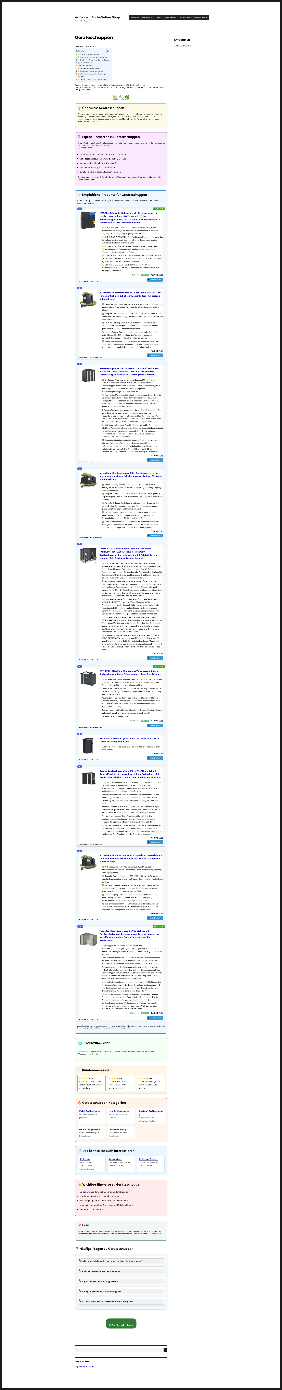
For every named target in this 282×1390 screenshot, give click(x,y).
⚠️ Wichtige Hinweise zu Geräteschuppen (92, 74)
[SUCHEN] (165, 1350)
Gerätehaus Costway (148, 1159)
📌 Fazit (80, 77)
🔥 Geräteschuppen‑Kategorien (89, 68)
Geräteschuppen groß (119, 1129)
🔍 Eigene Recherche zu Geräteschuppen (92, 57)
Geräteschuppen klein (89, 1129)
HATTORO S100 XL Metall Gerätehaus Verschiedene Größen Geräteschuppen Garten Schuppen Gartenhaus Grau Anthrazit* (130, 672)
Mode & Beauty (147, 17)
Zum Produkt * (155, 280)
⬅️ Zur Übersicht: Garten (121, 1325)
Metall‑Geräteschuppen (90, 1111)
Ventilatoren (134, 17)
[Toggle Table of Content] (107, 51)
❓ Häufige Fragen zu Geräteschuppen (92, 79)
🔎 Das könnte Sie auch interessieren (91, 71)
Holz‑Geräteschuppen (119, 1111)
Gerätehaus (85, 1159)
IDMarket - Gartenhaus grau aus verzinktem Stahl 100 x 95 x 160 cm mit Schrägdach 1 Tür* (129, 740)
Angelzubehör (170, 17)
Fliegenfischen (199, 17)
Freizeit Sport (185, 17)
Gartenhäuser (115, 1159)
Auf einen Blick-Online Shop (97, 17)
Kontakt (90, 1367)
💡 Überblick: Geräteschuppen (88, 54)
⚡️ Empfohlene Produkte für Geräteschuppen (94, 60)
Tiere (159, 17)
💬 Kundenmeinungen (85, 65)
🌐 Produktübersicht (85, 63)
